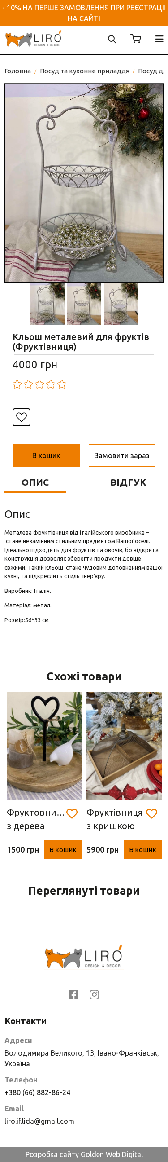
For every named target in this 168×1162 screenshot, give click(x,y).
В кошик (63, 849)
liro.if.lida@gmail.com (39, 1121)
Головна (17, 71)
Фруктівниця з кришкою (114, 819)
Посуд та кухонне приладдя (84, 71)
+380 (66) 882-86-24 (37, 1092)
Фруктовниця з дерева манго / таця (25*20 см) (37, 820)
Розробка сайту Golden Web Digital (84, 1154)
